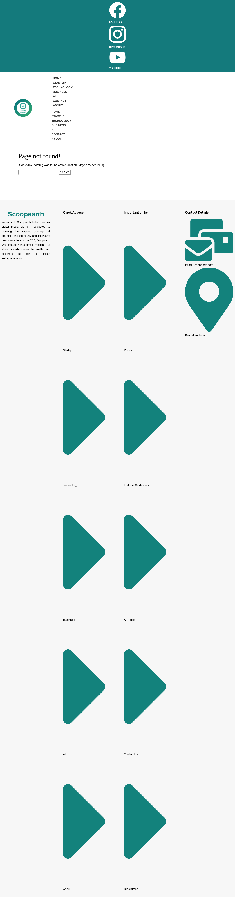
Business (60, 91)
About (58, 105)
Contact (59, 100)
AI (54, 96)
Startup (59, 82)
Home (57, 78)
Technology (63, 87)
